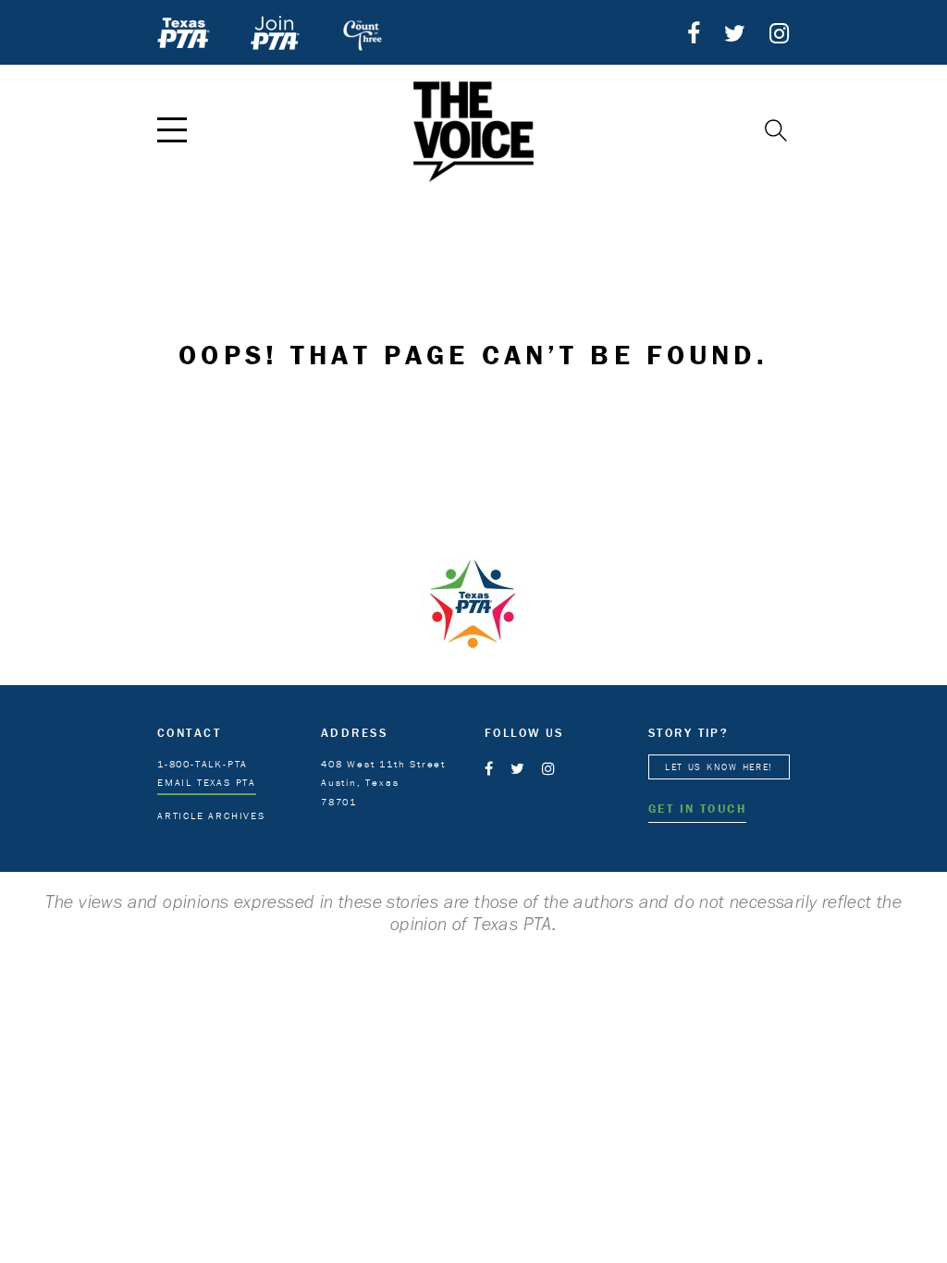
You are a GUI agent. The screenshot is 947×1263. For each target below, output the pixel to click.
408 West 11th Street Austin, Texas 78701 (383, 783)
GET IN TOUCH (697, 808)
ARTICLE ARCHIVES (211, 815)
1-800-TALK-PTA (202, 763)
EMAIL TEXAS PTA (206, 782)
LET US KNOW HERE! (719, 767)
